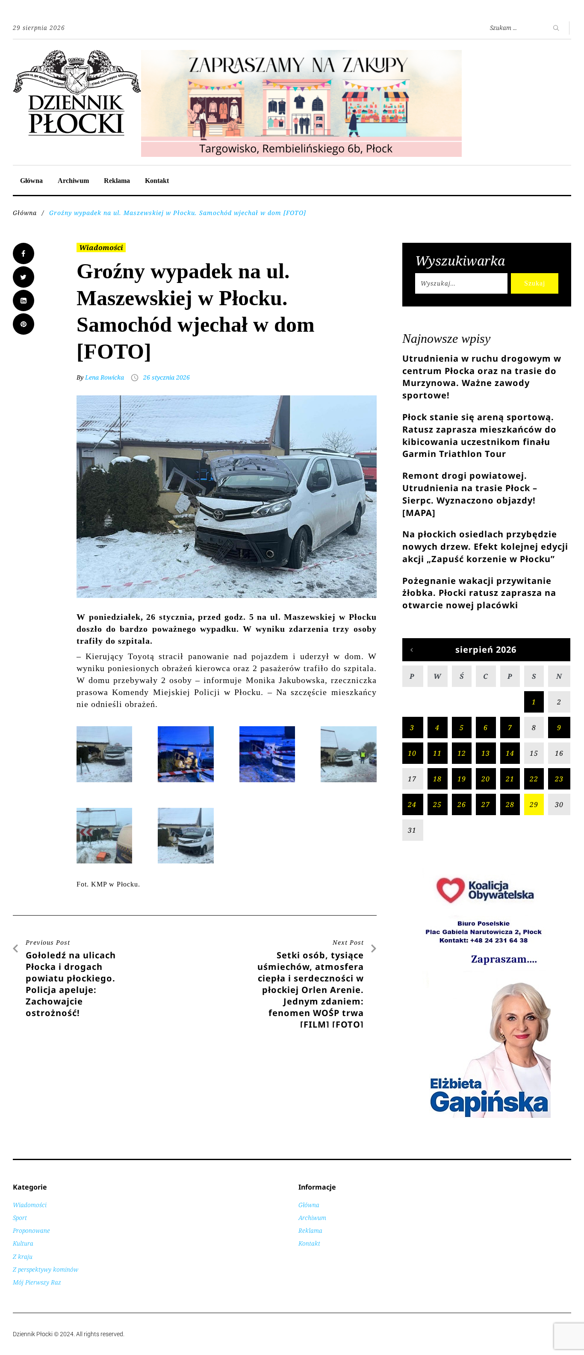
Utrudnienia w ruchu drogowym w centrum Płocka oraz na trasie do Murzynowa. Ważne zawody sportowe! (481, 377)
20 (485, 779)
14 (510, 753)
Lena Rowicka (104, 377)
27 (485, 804)
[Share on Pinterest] (23, 324)
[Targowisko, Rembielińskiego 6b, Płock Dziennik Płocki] (301, 54)
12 (461, 753)
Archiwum (73, 180)
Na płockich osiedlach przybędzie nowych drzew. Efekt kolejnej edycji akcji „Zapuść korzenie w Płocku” (485, 546)
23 (559, 779)
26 (461, 804)
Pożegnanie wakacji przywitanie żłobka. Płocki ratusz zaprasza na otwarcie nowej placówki (479, 593)
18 (437, 779)
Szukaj (534, 283)
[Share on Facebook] (23, 253)
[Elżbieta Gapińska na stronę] (486, 1117)
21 (510, 779)
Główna (31, 180)
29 (534, 804)
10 (412, 753)
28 (510, 804)
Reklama (117, 180)
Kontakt (157, 180)
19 (461, 779)
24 (412, 804)
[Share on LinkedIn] (23, 300)
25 (437, 804)
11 (437, 753)
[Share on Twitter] (23, 277)
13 (485, 753)
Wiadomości (101, 247)
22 (534, 779)
